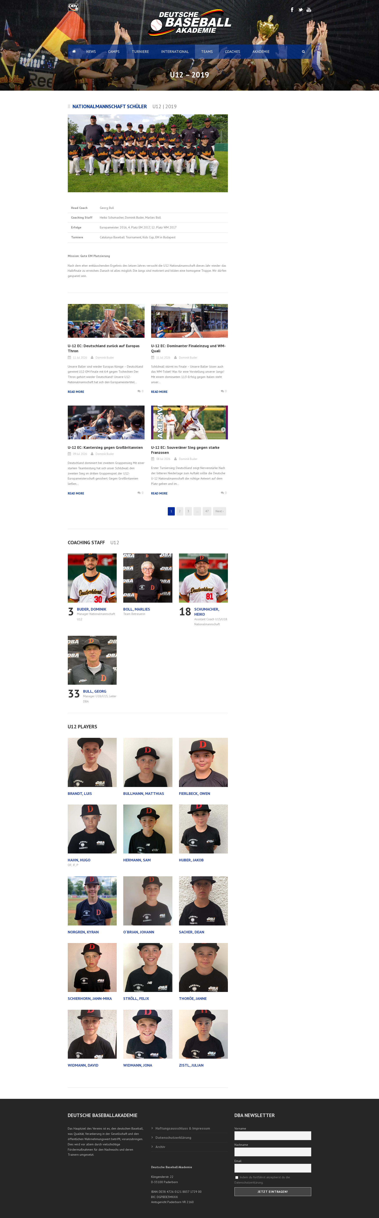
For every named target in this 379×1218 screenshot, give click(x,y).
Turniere (140, 51)
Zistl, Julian (191, 1065)
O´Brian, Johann (138, 931)
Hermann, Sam (137, 859)
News (91, 51)
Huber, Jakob (191, 859)
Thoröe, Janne (193, 998)
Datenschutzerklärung (173, 1137)
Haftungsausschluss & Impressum (183, 1128)
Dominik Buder (105, 357)
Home (74, 52)
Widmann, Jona (137, 1065)
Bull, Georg (94, 691)
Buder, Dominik (91, 609)
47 (207, 511)
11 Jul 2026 (80, 357)
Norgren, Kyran (83, 931)
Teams (207, 51)
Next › (219, 511)
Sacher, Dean (191, 931)
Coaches (232, 51)
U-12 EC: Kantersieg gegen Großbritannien (105, 447)
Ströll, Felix (136, 998)
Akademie (261, 51)
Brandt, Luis (80, 793)
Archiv (160, 1146)
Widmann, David (83, 1065)
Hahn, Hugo (79, 859)
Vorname (240, 1128)
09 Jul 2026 (80, 454)
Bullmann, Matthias (143, 793)
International (175, 51)
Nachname (241, 1145)
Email (237, 1161)
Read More (76, 392)
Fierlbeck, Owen (194, 793)
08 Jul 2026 (163, 459)
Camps (114, 51)
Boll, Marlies (136, 609)
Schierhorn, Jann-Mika (90, 998)
